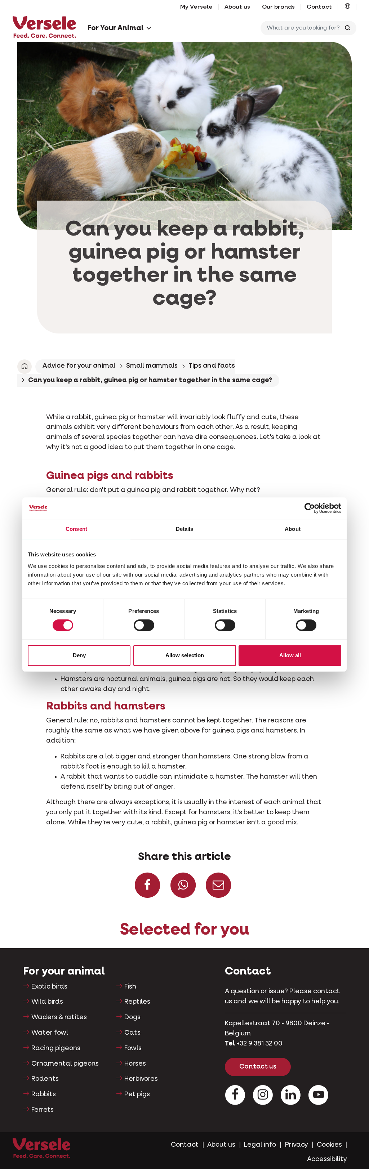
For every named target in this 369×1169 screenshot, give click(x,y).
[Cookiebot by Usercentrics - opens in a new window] (309, 508)
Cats (132, 1033)
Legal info (260, 1145)
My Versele (196, 7)
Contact (319, 7)
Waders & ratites (59, 1017)
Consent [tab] (76, 529)
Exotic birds (49, 987)
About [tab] (293, 529)
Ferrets (42, 1110)
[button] (347, 7)
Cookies (329, 1145)
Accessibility (327, 1159)
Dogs (132, 1017)
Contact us (257, 1066)
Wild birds (47, 1002)
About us (237, 7)
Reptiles (137, 1002)
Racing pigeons (55, 1048)
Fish (130, 987)
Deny (79, 655)
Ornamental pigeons (65, 1064)
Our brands (278, 7)
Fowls (133, 1048)
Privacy (296, 1145)
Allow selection (184, 655)
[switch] (144, 625)
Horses (135, 1064)
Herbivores (141, 1079)
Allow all (290, 655)
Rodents (45, 1079)
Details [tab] (185, 529)
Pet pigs (137, 1094)
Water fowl (49, 1033)
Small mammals (152, 366)
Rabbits (43, 1094)
